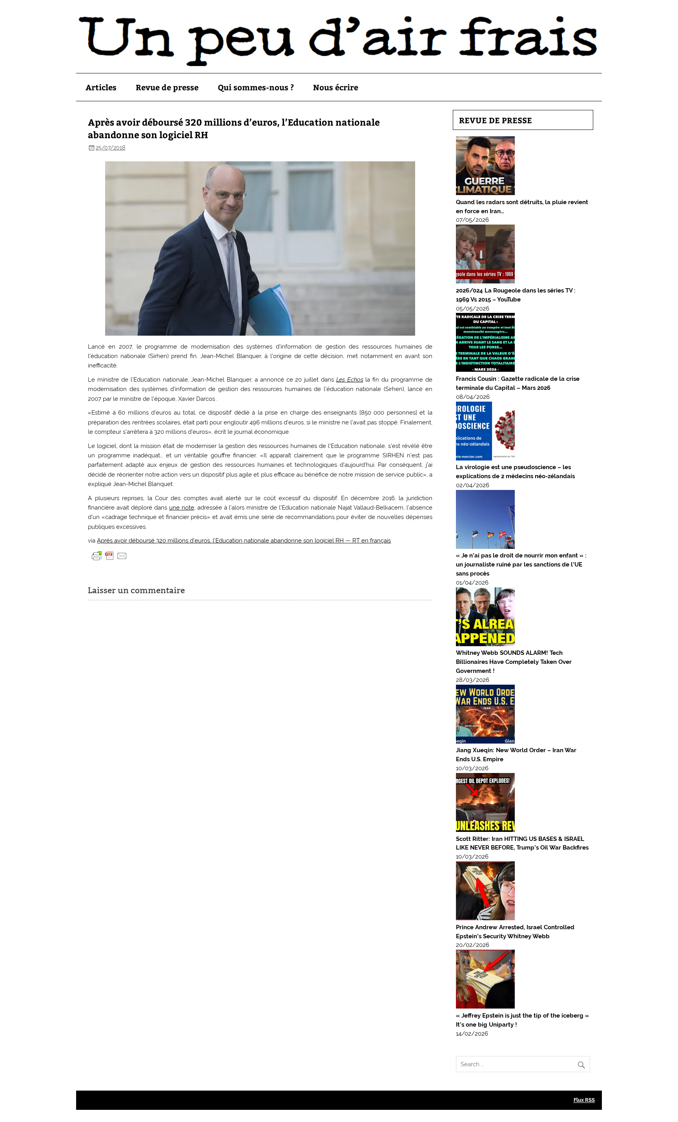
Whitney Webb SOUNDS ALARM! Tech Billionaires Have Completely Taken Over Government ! (514, 661)
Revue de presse (167, 87)
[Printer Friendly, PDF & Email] (109, 555)
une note (181, 507)
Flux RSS (584, 1100)
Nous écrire (335, 87)
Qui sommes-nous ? (256, 87)
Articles (101, 87)
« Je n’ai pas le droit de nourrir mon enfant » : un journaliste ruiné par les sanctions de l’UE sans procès (521, 564)
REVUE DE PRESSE (495, 120)
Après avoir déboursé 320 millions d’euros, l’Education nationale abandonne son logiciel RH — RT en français (244, 540)
